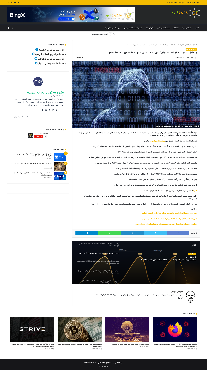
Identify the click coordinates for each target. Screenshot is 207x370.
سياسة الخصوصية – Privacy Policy (112, 363)
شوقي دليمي (189, 57)
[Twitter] (18, 2)
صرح (195, 190)
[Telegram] (11, 2)
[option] (136, 262)
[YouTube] (14, 2)
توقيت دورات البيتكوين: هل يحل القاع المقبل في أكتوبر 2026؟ (168, 260)
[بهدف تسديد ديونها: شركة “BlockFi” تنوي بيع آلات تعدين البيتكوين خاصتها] (60, 176)
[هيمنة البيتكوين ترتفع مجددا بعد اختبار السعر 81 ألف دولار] (127, 329)
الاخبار (197, 28)
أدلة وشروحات (150, 28)
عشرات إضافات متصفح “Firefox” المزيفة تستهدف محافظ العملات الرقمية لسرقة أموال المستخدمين (175, 345)
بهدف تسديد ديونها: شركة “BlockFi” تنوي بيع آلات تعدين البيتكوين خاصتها (33, 174)
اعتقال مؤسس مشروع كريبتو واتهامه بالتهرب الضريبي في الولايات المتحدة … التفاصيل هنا (33, 155)
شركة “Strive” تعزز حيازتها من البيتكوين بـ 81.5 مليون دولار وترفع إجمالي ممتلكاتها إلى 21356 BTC (33, 345)
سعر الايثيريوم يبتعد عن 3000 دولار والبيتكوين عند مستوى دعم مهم (31, 164)
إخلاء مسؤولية (172, 2)
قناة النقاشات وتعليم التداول (51, 63)
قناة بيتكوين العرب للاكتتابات (50, 59)
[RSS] (8, 2)
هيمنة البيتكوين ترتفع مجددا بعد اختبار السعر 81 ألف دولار (130, 344)
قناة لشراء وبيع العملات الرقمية (49, 54)
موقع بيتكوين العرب (157, 141)
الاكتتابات (176, 28)
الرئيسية (193, 45)
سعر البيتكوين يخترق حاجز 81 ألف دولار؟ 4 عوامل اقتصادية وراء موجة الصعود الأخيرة (80, 345)
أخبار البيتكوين (192, 254)
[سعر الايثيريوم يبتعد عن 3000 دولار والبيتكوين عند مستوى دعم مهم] (60, 166)
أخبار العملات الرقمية (178, 45)
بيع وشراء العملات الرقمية (112, 28)
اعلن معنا (182, 2)
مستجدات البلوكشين (163, 28)
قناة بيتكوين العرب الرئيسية (51, 50)
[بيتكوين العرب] (186, 13)
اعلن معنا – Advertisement (92, 363)
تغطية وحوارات (186, 28)
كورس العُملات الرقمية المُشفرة (133, 28)
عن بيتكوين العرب (193, 2)
